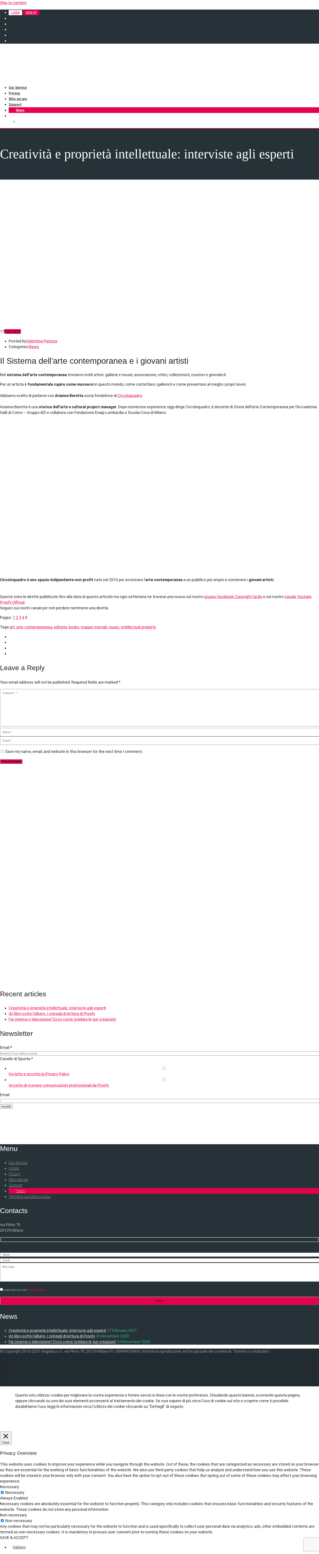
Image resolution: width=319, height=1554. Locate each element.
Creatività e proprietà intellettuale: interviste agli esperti (57, 1008)
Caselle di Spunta (16, 1058)
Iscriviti (6, 1106)
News (20, 110)
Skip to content (13, 2)
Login (15, 12)
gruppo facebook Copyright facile (233, 596)
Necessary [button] (9, 1487)
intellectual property (138, 627)
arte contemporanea (34, 627)
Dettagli (30, 1422)
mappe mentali (94, 627)
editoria (60, 627)
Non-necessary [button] (13, 1515)
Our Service (18, 88)
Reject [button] (87, 1422)
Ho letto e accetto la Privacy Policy (39, 1074)
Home (14, 1168)
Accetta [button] (59, 1422)
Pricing (14, 93)
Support (15, 104)
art (12, 627)
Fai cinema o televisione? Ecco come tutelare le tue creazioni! (62, 1019)
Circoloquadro (130, 395)
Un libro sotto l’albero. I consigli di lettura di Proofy (52, 1013)
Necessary (14, 1492)
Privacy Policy (36, 1289)
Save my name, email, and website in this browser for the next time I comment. (74, 751)
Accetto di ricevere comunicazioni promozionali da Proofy (59, 1085)
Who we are (18, 99)
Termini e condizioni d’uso (30, 1196)
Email (6, 1047)
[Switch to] (11, 116)
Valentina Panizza (41, 341)
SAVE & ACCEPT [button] (14, 1537)
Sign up (31, 12)
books (74, 627)
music (114, 627)
